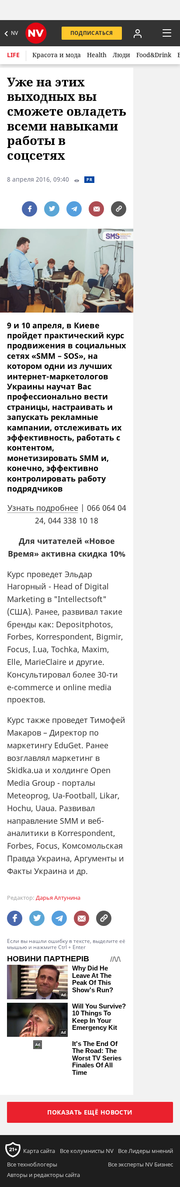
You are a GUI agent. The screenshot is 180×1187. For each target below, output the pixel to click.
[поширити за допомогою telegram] (74, 209)
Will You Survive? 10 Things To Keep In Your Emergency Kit (99, 1017)
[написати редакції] (96, 209)
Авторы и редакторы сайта (43, 1175)
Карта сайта (39, 1151)
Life (13, 55)
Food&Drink (153, 55)
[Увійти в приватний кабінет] (137, 33)
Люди (121, 55)
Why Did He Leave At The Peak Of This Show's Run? (92, 979)
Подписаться (91, 33)
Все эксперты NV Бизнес (140, 1164)
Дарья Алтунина (58, 897)
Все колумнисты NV (87, 1151)
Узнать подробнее (42, 507)
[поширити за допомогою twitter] (51, 209)
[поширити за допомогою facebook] (29, 209)
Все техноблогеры (32, 1164)
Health (97, 55)
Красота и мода (56, 55)
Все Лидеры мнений (145, 1151)
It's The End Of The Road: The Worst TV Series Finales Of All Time (96, 1058)
